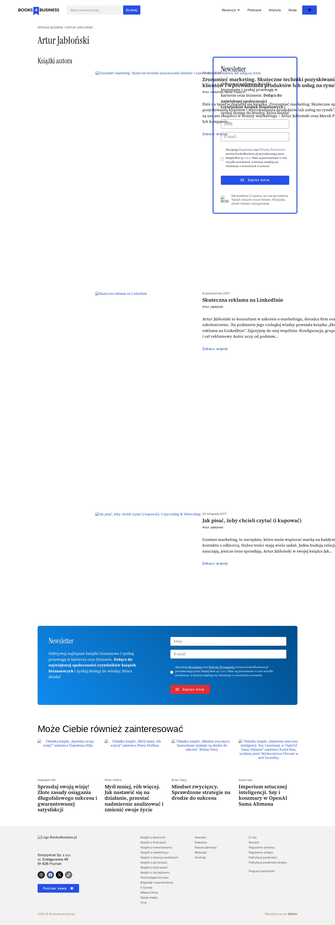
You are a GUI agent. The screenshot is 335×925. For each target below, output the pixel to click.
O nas (253, 837)
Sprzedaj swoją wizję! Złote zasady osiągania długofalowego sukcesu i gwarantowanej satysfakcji (67, 798)
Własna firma (149, 892)
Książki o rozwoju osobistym (159, 857)
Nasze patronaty (206, 847)
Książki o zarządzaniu (154, 872)
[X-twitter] (59, 875)
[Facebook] (50, 875)
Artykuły (200, 857)
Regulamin (246, 149)
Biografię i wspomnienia (156, 882)
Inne (143, 902)
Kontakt (254, 842)
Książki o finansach (153, 842)
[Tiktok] (68, 875)
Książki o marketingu (154, 852)
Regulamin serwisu (261, 847)
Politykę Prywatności (272, 149)
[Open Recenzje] (238, 10)
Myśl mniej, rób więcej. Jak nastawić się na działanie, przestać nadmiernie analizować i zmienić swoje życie (134, 798)
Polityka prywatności (263, 857)
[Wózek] (309, 10)
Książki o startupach (154, 867)
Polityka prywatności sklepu (268, 862)
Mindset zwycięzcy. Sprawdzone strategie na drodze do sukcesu (201, 792)
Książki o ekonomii (152, 837)
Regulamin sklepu (261, 852)
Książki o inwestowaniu (156, 847)
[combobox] (94, 10)
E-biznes (146, 887)
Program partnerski (261, 871)
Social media (148, 897)
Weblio (292, 914)
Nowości (200, 837)
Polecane (201, 842)
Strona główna (50, 27)
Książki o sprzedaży (153, 862)
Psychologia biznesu (154, 877)
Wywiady (201, 852)
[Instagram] (41, 875)
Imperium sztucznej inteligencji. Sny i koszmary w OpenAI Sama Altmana (263, 795)
